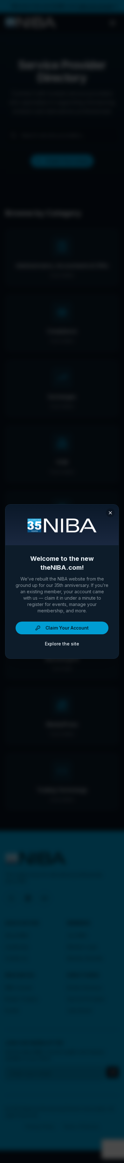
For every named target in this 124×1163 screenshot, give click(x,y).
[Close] (110, 512)
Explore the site (62, 643)
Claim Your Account (67, 627)
